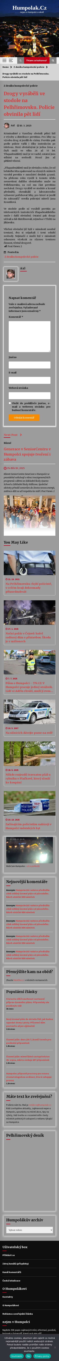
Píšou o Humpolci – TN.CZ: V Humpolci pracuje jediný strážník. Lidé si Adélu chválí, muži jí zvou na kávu (29, 687)
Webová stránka (18, 387)
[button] (20, 60)
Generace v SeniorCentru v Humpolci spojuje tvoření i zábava (27, 454)
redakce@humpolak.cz (40, 1104)
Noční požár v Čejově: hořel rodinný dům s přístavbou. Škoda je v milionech (28, 637)
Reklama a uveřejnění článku (17, 1313)
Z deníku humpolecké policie (21, 85)
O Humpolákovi (10, 1305)
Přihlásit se (8, 1255)
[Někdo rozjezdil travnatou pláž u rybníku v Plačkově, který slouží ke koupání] (29, 753)
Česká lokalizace (11, 1280)
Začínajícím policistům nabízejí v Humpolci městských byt (28, 826)
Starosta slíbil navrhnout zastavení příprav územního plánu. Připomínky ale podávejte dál (27, 1002)
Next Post (11, 434)
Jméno (13, 357)
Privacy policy (42, 1356)
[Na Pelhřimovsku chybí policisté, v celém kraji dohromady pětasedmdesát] (29, 563)
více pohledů (33, 866)
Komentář (16, 316)
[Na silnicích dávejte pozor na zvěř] (29, 712)
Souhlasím (16, 1356)
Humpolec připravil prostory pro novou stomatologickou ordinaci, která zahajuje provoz (29, 1077)
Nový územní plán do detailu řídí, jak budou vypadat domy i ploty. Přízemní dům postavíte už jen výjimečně (29, 1022)
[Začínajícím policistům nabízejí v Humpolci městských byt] (29, 803)
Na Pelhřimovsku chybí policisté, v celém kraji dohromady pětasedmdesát (29, 587)
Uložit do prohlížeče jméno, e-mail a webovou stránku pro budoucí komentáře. (31, 407)
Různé (7, 443)
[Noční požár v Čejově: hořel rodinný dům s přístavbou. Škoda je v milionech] (29, 612)
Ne (28, 1356)
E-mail (12, 372)
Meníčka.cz (19, 980)
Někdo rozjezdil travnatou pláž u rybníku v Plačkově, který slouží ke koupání (28, 778)
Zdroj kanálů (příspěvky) (15, 1263)
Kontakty (7, 1296)
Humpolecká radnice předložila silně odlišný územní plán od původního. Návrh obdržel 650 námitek (27, 893)
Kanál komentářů (11, 1272)
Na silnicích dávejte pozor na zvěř (29, 732)
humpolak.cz (29, 8)
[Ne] (55, 1347)
